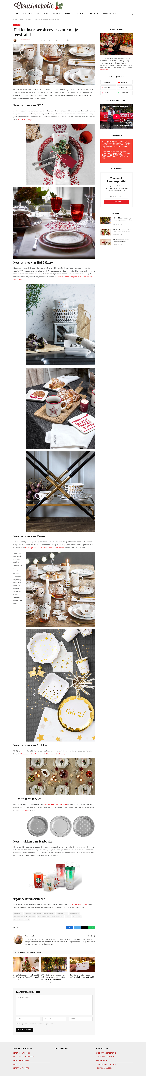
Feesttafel (28, 913)
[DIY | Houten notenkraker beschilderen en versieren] (105, 232)
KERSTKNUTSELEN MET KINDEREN (24, 1057)
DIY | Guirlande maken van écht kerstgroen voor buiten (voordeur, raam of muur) (53, 977)
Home (17, 14)
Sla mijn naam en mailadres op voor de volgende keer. (36, 1024)
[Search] (132, 14)
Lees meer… (104, 70)
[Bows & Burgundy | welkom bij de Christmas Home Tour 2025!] (26, 964)
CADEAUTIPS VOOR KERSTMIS (106, 1053)
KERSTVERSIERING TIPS (21, 1068)
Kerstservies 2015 (48, 913)
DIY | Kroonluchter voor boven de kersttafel (121, 241)
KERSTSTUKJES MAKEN (21, 1060)
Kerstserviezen (74, 913)
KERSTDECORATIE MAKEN (21, 1053)
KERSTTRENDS (18, 1064)
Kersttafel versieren (57, 917)
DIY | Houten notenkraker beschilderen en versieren (122, 231)
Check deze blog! (25, 120)
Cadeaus (56, 14)
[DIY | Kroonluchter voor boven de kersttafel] (105, 242)
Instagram (90, 942)
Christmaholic (109, 14)
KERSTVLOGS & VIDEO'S (104, 1068)
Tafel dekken (77, 917)
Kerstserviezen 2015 (20, 917)
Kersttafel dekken (43, 917)
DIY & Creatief (42, 14)
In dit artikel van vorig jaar (77, 904)
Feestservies (18, 913)
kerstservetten (23, 810)
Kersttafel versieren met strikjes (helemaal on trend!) (82, 976)
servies (68, 917)
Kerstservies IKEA (62, 913)
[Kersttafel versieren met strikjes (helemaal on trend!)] (82, 964)
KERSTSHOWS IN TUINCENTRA (106, 1064)
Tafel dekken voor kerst (21, 920)
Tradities (79, 14)
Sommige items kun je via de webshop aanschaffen (44, 548)
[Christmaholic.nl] (50, 5)
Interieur (17, 24)
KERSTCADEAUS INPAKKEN (105, 1057)
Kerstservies (37, 913)
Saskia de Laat (24, 40)
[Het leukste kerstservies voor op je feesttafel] (54, 64)
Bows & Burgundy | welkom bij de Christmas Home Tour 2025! (26, 976)
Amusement (93, 14)
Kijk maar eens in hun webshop (55, 804)
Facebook (31, 944)
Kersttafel (32, 917)
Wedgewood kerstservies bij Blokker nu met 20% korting (43, 754)
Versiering (27, 14)
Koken (67, 14)
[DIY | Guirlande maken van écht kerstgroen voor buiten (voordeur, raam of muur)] (54, 964)
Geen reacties (62, 40)
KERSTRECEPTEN (101, 1060)
